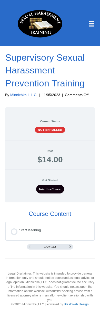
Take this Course (50, 189)
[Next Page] (70, 246)
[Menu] (91, 23)
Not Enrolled (50, 129)
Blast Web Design (76, 304)
